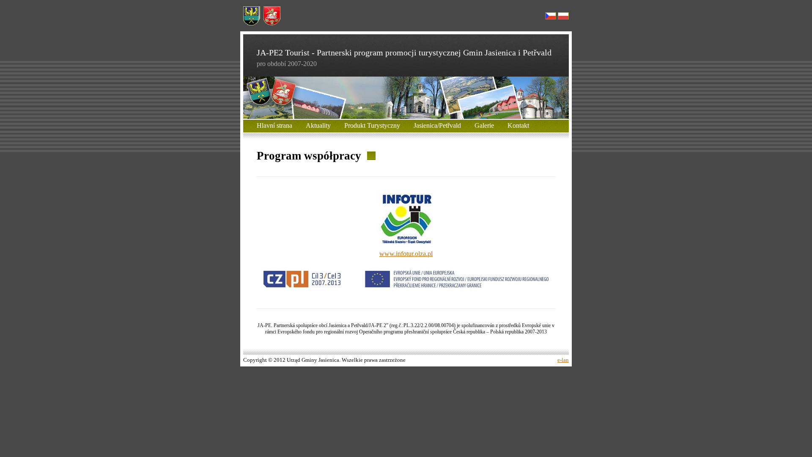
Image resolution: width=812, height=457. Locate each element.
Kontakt (518, 125)
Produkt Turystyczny (372, 125)
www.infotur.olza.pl (406, 253)
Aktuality (318, 125)
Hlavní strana (274, 125)
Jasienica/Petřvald (437, 125)
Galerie (484, 125)
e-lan (563, 360)
